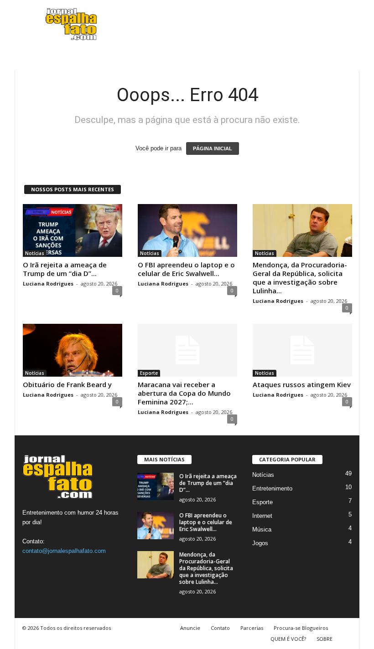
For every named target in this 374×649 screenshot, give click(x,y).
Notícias (34, 253)
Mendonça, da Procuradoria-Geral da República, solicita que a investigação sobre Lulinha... (300, 277)
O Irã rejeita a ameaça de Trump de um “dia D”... (65, 269)
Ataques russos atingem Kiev (302, 384)
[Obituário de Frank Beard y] (72, 350)
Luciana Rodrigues (48, 283)
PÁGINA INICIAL (212, 148)
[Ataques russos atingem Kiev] (302, 350)
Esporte (149, 373)
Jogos (260, 543)
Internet (262, 515)
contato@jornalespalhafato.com (64, 550)
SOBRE (324, 638)
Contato (220, 627)
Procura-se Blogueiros (301, 627)
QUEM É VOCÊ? (288, 638)
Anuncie (190, 627)
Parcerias (251, 627)
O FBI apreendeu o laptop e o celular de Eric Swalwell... (186, 269)
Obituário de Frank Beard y (67, 384)
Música (261, 529)
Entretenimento (272, 488)
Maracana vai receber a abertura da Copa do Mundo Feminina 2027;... (184, 393)
